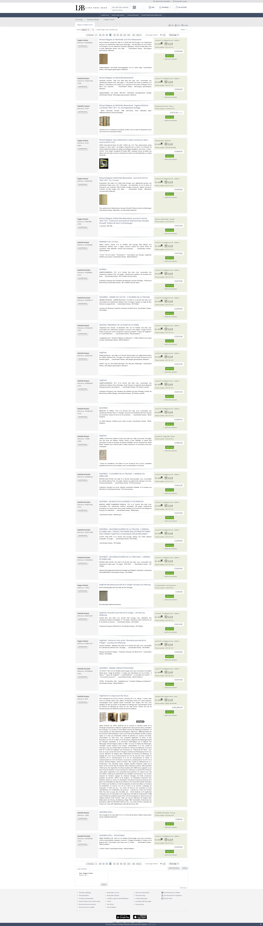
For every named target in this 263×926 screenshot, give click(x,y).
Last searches (82, 869)
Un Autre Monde (160, 585)
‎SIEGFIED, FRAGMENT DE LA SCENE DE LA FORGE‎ (119, 325)
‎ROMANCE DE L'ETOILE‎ (108, 242)
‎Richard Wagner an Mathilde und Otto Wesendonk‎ (120, 39)
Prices (109, 901)
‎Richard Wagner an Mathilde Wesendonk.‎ (116, 78)
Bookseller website (113, 895)
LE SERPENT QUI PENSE (162, 813)
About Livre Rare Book (142, 892)
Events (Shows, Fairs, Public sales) (89, 901)
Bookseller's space (181, 1)
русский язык (144, 922)
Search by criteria (117, 10)
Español (121, 922)
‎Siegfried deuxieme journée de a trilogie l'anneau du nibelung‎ (125, 584)
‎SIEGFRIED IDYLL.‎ (106, 812)
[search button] (134, 7)
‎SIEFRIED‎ (102, 269)
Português (128, 922)
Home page (105, 15)
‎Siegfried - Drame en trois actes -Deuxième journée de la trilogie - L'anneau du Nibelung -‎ (122, 641)
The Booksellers (133, 15)
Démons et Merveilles (162, 219)
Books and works (118, 15)
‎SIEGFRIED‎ (103, 408)
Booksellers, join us (113, 892)
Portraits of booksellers (86, 898)
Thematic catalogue (93, 19)
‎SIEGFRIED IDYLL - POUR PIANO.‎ (112, 835)
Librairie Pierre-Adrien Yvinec (164, 696)
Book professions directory (152, 15)
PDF (172, 25)
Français (136, 922)
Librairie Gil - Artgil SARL (162, 436)
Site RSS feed (167, 898)
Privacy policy (139, 904)
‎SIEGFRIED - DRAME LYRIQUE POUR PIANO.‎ (116, 668)
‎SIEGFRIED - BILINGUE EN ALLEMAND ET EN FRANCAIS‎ (121, 501)
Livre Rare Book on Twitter (171, 892)
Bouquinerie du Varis (161, 106)
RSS (179, 25)
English (115, 922)
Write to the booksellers (162, 1)
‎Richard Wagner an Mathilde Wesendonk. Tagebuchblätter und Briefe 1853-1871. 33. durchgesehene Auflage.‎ (123, 106)
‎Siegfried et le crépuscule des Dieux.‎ (114, 696)
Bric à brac (110, 904)
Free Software (111, 907)
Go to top (183, 888)
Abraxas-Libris (159, 141)
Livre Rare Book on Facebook (172, 895)
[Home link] (91, 8)
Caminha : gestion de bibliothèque (118, 898)
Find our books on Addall (86, 907)
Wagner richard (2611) (85, 25)
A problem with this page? (143, 901)
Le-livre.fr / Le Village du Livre (164, 40)
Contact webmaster (141, 898)
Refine (183, 30)
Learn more (151, 924)
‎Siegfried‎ (103, 380)
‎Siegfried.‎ (103, 352)
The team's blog (140, 895)
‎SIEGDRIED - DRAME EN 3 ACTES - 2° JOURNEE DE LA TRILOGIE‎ (124, 297)
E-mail (186, 25)
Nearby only (114, 30)
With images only (102, 30)
